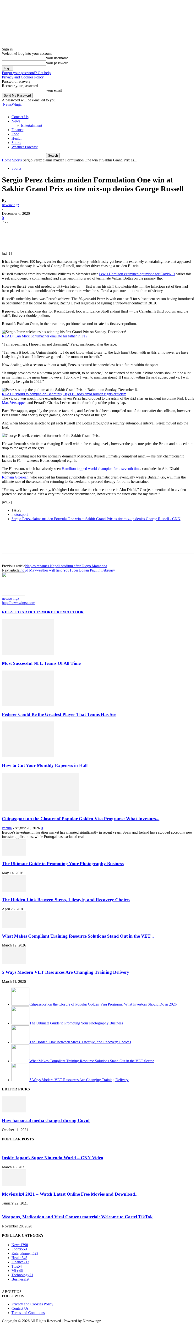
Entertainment (31, 125)
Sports (16, 143)
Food (15, 134)
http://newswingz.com (18, 603)
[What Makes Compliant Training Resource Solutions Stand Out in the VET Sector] (14, 927)
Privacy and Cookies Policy (23, 77)
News (15, 121)
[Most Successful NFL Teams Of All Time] (28, 654)
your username (57, 58)
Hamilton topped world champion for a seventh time (101, 469)
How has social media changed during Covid (46, 1120)
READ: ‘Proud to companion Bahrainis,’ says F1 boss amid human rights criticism (64, 394)
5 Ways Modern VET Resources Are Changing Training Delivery (65, 972)
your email (54, 90)
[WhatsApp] (61, 229)
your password (57, 63)
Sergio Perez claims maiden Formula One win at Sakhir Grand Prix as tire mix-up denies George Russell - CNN (95, 519)
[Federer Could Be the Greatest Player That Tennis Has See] (28, 705)
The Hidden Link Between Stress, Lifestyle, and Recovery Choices (66, 899)
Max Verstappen (14, 403)
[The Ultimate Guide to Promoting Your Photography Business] (14, 854)
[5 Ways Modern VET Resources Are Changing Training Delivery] (14, 963)
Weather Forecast (24, 147)
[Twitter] (27, 229)
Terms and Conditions (28, 1313)
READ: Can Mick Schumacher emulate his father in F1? (44, 336)
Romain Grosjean (15, 477)
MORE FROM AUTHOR (62, 612)
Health (16, 138)
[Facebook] (10, 229)
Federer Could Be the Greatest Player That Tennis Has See (59, 714)
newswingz (10, 205)
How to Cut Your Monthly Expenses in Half (45, 765)
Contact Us (19, 117)
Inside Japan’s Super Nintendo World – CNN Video (52, 1157)
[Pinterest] (44, 229)
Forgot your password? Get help (26, 73)
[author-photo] (13, 594)
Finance (17, 130)
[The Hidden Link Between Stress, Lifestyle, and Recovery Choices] (14, 891)
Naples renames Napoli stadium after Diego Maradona (66, 566)
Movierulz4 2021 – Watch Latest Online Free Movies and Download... (70, 1194)
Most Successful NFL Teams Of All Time (41, 663)
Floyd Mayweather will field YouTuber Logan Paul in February (67, 570)
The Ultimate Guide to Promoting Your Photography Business (63, 863)
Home (6, 160)
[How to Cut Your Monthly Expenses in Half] (28, 756)
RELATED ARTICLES (21, 612)
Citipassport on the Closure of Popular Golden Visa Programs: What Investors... (80, 818)
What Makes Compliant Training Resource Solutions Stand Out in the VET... (78, 936)
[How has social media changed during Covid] (14, 1111)
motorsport (19, 514)
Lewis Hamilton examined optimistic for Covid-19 (137, 274)
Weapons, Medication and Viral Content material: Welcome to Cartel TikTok (77, 1216)
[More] (79, 229)
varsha (7, 828)
